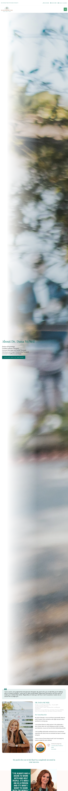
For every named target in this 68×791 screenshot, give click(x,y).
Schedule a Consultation (62, 2)
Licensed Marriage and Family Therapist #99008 (52, 709)
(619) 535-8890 (46, 2)
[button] (34, 781)
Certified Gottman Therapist (42, 706)
